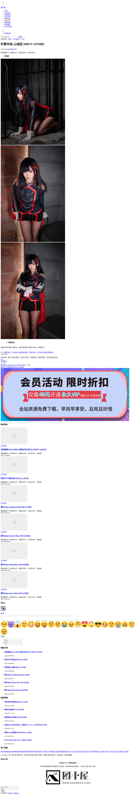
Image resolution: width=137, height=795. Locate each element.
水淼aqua (79, 751)
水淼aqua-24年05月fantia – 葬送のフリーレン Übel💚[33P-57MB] (25, 725)
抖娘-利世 (29, 751)
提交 (2, 636)
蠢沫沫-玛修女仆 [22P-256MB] (14, 709)
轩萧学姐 (4, 361)
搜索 (20, 37)
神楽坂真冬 (9, 751)
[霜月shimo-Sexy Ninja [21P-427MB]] (14, 587)
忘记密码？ (15, 793)
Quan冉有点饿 (103, 751)
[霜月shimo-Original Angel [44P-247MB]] (14, 501)
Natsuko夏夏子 (119, 751)
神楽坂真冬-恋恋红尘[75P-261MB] (15, 717)
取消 (2, 613)
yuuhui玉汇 (72, 751)
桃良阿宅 (95, 751)
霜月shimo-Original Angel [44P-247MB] (13, 365)
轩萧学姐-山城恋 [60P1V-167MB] (15, 667)
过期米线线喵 (21, 751)
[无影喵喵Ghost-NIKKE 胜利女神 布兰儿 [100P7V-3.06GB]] (14, 444)
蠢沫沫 (3, 751)
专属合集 (7, 14)
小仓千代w (111, 751)
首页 (5, 11)
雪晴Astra (54, 751)
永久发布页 (8, 26)
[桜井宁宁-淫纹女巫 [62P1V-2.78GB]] (14, 472)
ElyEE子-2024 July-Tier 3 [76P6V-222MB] (18, 740)
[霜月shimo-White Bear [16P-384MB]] (14, 558)
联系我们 (7, 24)
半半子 (90, 751)
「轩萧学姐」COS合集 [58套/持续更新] (40, 352)
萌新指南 (7, 22)
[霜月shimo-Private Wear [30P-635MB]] (14, 530)
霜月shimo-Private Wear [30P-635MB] (15, 536)
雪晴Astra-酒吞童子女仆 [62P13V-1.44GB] (18, 732)
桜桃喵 (15, 751)
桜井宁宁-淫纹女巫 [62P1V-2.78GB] (12, 367)
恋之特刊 (7, 16)
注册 (9, 793)
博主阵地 (7, 18)
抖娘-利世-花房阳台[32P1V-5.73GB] (16, 702)
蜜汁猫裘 (35, 751)
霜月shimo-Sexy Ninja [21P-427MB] (15, 593)
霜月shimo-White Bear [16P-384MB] (15, 564)
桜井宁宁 (41, 751)
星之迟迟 (85, 751)
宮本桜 (126, 751)
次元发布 (7, 12)
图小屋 (3, 7)
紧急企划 (66, 751)
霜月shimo (47, 751)
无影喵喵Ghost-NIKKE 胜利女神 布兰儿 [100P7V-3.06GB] (23, 449)
